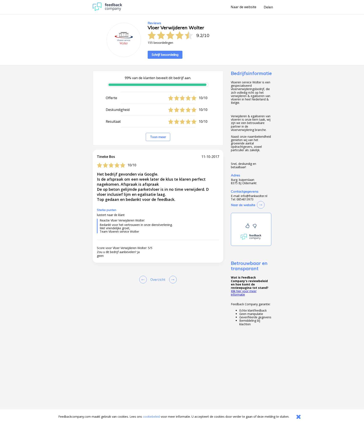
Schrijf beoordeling (165, 55)
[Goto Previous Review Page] (144, 279)
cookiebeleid (151, 417)
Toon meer (158, 137)
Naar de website (243, 7)
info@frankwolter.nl (254, 196)
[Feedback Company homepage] (107, 10)
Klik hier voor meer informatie (244, 292)
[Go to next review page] (172, 279)
